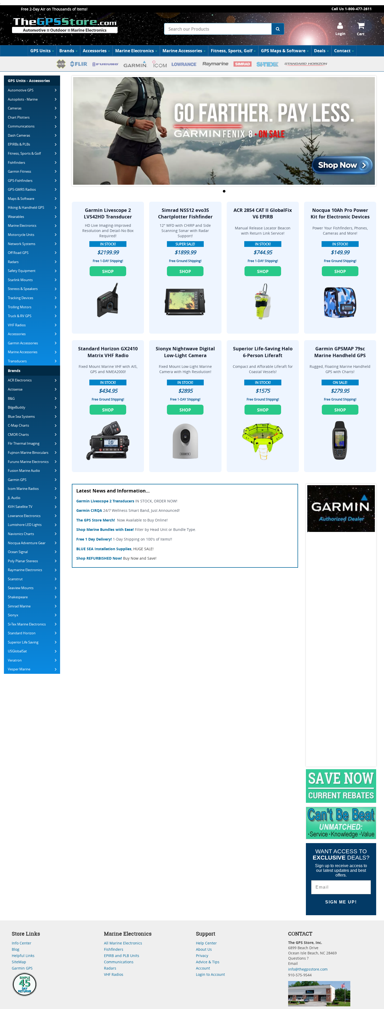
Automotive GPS (20, 90)
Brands (66, 51)
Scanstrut (15, 579)
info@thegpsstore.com (308, 969)
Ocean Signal (18, 551)
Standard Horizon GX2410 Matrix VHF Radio (108, 352)
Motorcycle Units (21, 234)
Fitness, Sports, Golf (231, 51)
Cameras (14, 108)
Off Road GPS (18, 252)
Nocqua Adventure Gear (26, 543)
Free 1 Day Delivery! (94, 539)
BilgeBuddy (16, 407)
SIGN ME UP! (341, 902)
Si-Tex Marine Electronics (27, 624)
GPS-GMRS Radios (22, 189)
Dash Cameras (19, 135)
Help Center (206, 943)
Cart (360, 33)
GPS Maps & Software (283, 51)
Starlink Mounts (20, 279)
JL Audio (14, 497)
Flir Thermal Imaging (23, 443)
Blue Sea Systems (21, 416)
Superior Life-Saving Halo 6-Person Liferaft (263, 352)
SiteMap (19, 961)
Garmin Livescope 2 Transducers (105, 500)
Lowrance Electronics (24, 515)
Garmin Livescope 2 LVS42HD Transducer (108, 213)
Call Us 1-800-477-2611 (351, 8)
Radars (13, 261)
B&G (11, 398)
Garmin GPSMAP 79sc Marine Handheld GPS (340, 352)
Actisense (15, 389)
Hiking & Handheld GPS (26, 207)
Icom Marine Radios (23, 488)
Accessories (95, 51)
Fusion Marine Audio (24, 470)
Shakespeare (18, 597)
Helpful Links (23, 955)
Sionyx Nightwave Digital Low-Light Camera (185, 352)
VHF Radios (17, 325)
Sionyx (13, 615)
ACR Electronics (20, 380)
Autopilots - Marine (23, 99)
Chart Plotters (19, 117)
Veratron (15, 660)
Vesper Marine (19, 669)
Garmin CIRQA (89, 510)
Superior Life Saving (23, 642)
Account (203, 968)
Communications (21, 126)
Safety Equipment (22, 270)
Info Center (21, 943)
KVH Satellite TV (20, 506)
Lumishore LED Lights (25, 524)
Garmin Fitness (19, 171)
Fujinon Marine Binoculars (28, 452)
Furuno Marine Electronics (28, 461)
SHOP (108, 271)
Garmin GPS (17, 479)
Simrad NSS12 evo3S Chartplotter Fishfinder (185, 213)
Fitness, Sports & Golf (24, 153)
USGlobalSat (17, 651)
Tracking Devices (20, 297)
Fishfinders (16, 162)
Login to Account (210, 974)
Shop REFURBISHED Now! (99, 558)
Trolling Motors (19, 307)
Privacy (202, 955)
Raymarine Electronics (25, 569)
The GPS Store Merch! (95, 520)
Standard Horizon (22, 633)
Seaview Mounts (20, 587)
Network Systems (21, 243)
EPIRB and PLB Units (121, 955)
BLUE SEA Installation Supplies (103, 548)
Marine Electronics (134, 51)
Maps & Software (21, 198)
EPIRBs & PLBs (19, 144)
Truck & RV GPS (19, 316)
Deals (319, 51)
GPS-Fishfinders (20, 180)
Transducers (17, 361)
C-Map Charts (18, 425)
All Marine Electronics (123, 943)
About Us (204, 949)
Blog (15, 949)
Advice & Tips (207, 961)
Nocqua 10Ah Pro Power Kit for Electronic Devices (340, 213)
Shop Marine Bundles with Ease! (105, 529)
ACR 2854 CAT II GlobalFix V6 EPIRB (263, 213)
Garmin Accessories (23, 343)
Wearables (16, 216)
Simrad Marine (19, 606)
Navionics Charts (21, 533)
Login (340, 33)
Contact (342, 51)
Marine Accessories (182, 51)
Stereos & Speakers (23, 288)
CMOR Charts (18, 434)
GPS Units (40, 51)
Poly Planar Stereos (23, 561)
